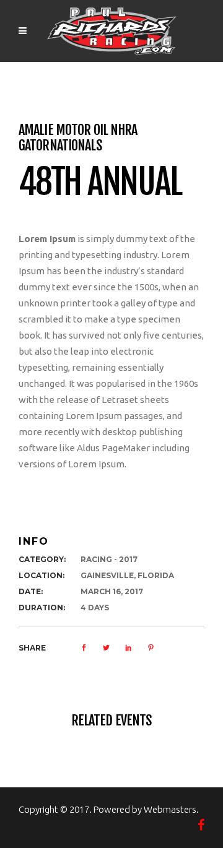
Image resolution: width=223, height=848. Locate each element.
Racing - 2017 (109, 559)
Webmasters (170, 809)
